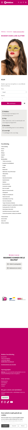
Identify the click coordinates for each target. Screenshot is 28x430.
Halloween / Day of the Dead (9, 172)
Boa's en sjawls (6, 188)
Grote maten (4, 219)
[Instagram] (5, 402)
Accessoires (4, 159)
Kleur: (2, 89)
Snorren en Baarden (7, 201)
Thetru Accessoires (7, 161)
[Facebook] (2, 402)
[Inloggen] (21, 2)
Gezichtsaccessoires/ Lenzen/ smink (11, 211)
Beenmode (5, 169)
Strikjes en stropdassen (8, 195)
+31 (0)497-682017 (5, 360)
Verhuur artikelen (5, 223)
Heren (2, 151)
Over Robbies (4, 383)
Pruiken (4, 165)
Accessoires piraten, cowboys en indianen (12, 213)
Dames (2, 149)
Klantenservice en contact (15, 268)
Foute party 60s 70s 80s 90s (9, 207)
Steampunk (5, 192)
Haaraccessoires (6, 197)
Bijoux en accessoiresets (8, 190)
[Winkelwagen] (25, 2)
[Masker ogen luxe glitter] (14, 56)
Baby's (2, 157)
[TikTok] (8, 402)
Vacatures (3, 384)
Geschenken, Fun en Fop (8, 199)
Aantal (3, 96)
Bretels (4, 176)
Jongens (3, 155)
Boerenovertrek (6, 184)
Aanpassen (14, 426)
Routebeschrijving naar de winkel (8, 365)
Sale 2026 (3, 221)
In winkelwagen (11, 103)
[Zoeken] (19, 2)
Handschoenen (6, 180)
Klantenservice (4, 381)
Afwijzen (22, 426)
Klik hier (3, 372)
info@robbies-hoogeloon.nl (7, 362)
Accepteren (5, 426)
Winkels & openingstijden (15, 264)
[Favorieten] (23, 2)
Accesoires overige (7, 186)
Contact (3, 386)
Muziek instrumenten (7, 178)
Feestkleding (5, 144)
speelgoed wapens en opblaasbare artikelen (13, 205)
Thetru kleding (4, 146)
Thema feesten (4, 217)
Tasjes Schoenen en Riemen (9, 203)
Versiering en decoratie (8, 209)
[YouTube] (11, 402)
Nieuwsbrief (5, 397)
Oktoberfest (5, 174)
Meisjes (3, 153)
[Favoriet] (24, 103)
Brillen (4, 167)
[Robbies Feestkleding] (8, 2)
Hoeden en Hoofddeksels (8, 163)
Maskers (4, 182)
